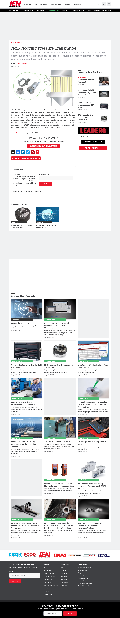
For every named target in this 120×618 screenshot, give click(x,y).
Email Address (44, 174)
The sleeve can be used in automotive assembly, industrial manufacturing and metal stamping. (26, 409)
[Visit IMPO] (60, 555)
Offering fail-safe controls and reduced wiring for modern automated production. (93, 492)
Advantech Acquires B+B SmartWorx (47, 226)
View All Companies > (93, 142)
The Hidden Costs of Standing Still (86, 81)
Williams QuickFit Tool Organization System (92, 443)
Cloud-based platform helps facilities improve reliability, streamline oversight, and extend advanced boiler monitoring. (60, 333)
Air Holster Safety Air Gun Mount (57, 442)
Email (11, 571)
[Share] (18, 152)
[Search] (104, 4)
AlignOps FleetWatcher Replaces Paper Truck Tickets (93, 366)
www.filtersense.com (19, 133)
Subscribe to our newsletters (43, 146)
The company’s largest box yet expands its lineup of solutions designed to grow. (25, 371)
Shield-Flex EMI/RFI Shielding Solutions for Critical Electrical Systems (23, 444)
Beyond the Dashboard (20, 323)
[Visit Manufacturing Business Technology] (104, 555)
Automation (41, 222)
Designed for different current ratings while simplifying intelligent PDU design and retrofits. (92, 533)
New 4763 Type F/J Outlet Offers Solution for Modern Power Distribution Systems (91, 525)
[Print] (13, 152)
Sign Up (15, 581)
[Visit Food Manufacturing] (30, 555)
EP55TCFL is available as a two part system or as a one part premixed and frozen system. (93, 411)
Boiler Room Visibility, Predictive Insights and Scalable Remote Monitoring (87, 92)
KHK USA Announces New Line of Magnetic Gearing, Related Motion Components (25, 525)
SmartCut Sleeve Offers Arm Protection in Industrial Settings (24, 403)
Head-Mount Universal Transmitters (21, 226)
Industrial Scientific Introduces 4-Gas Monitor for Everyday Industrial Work (59, 485)
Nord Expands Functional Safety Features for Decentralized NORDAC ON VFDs (92, 486)
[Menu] (109, 4)
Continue (70, 613)
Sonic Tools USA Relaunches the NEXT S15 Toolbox (86, 105)
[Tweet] (28, 152)
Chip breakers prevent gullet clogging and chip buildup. (58, 532)
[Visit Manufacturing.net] (89, 555)
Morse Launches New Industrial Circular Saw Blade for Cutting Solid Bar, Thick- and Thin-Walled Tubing (58, 525)
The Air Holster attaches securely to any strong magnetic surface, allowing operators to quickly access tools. (59, 447)
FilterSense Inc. (22, 63)
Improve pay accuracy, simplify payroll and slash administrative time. (92, 371)
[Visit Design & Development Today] (15, 555)
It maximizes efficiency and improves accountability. (90, 448)
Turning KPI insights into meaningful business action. (26, 327)
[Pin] (32, 152)
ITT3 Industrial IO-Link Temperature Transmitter (87, 117)
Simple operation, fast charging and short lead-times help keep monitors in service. (58, 490)
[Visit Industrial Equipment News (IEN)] (44, 555)
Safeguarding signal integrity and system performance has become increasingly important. (25, 451)
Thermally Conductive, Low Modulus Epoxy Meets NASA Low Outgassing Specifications (92, 404)
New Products (18, 43)
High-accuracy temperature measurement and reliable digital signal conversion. (59, 371)
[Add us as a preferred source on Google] (37, 152)
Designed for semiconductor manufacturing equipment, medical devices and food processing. (25, 533)
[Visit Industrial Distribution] (74, 555)
